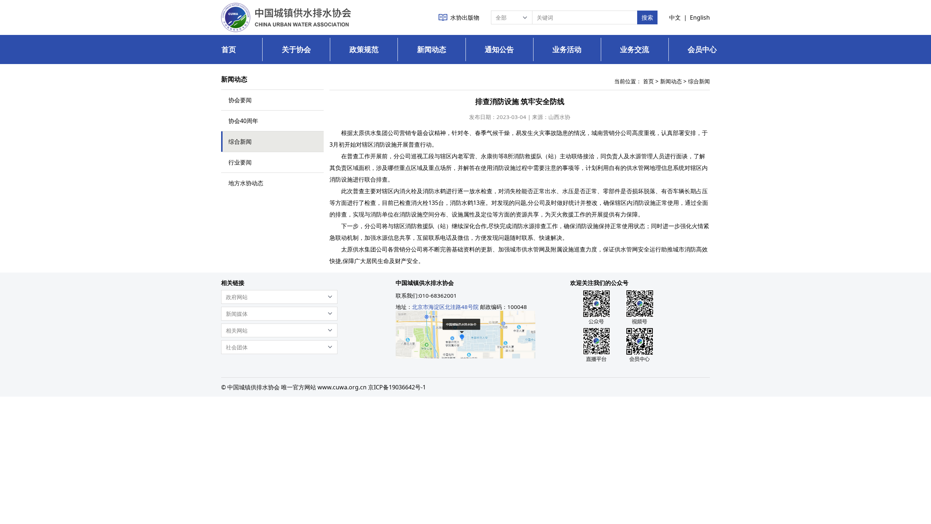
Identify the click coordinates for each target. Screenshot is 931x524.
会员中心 (702, 49)
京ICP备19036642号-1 (397, 387)
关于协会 (296, 49)
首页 (228, 49)
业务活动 (567, 49)
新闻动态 (431, 49)
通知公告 (499, 49)
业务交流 (634, 49)
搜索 (647, 17)
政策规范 (364, 49)
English (700, 17)
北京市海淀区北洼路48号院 (445, 306)
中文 (675, 17)
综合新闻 (699, 81)
